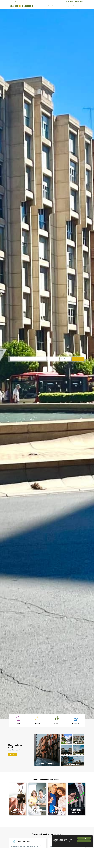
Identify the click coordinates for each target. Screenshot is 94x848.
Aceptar (84, 838)
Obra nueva (55, 6)
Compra (36, 6)
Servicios (62, 6)
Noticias (75, 6)
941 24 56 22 (70, 1)
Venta (42, 6)
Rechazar (84, 841)
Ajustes (84, 844)
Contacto (82, 6)
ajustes (69, 843)
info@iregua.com (80, 1)
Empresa (69, 6)
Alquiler (48, 6)
